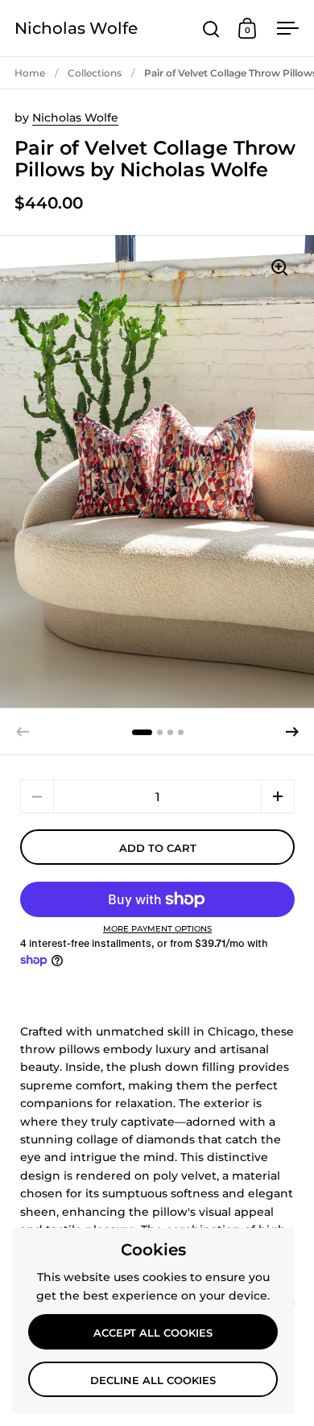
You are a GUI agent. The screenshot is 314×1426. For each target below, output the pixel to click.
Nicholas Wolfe (76, 28)
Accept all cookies (153, 1332)
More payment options (157, 929)
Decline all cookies (153, 1380)
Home (29, 73)
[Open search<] (211, 28)
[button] (292, 732)
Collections (95, 73)
